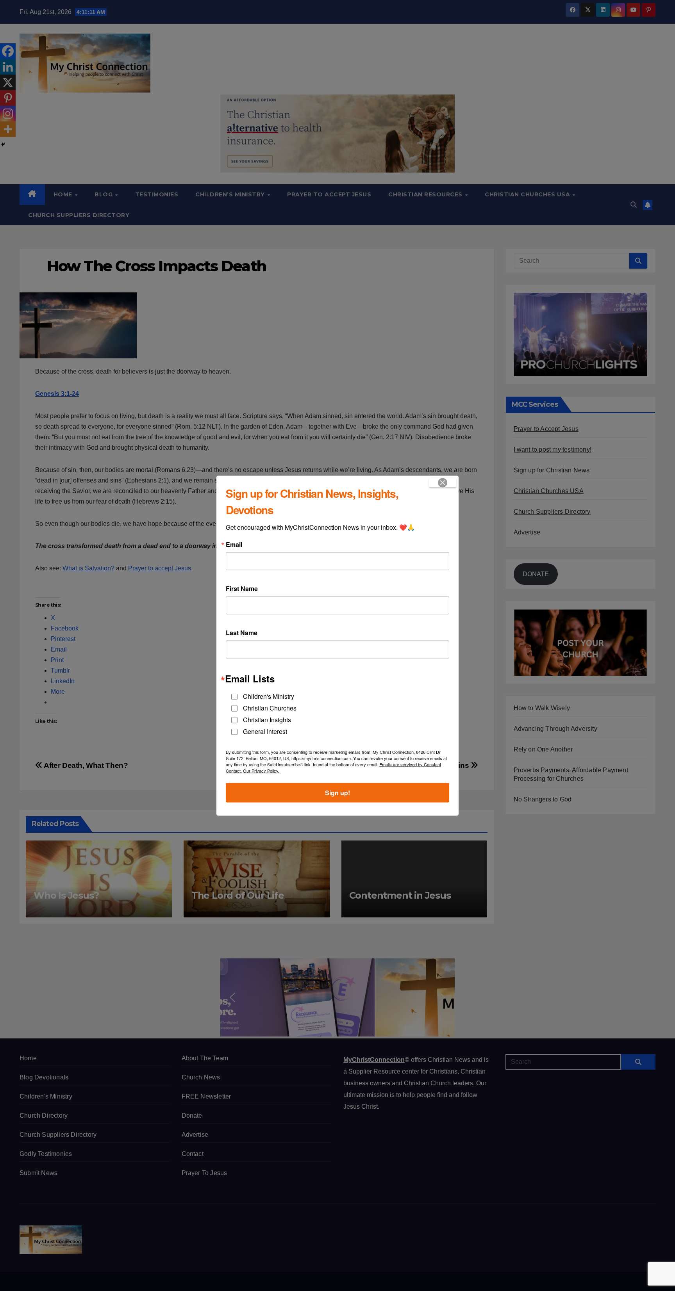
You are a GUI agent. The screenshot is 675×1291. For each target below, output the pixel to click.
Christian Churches (269, 707)
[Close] (442, 482)
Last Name (241, 632)
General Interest (265, 731)
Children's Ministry (268, 695)
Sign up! (337, 792)
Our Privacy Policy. (261, 770)
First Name (242, 588)
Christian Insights (267, 719)
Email (234, 544)
